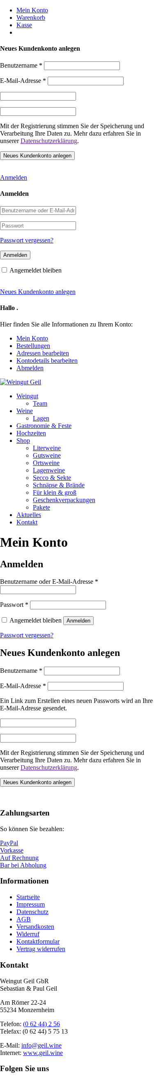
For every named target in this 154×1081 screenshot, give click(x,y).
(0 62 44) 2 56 (41, 1023)
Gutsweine (47, 455)
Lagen (41, 418)
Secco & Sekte (52, 477)
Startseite (28, 896)
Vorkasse (11, 850)
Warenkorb (30, 17)
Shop (23, 440)
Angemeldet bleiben (35, 270)
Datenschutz (32, 911)
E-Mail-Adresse (23, 80)
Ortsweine (46, 462)
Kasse (24, 24)
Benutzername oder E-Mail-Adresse (49, 581)
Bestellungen (33, 345)
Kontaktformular (38, 941)
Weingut (27, 396)
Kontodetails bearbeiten (47, 360)
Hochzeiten (31, 433)
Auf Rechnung (19, 857)
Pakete (41, 507)
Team (40, 403)
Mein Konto (32, 10)
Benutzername (21, 65)
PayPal (9, 842)
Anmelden (13, 177)
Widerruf (27, 934)
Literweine (47, 447)
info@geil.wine (41, 1045)
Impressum (30, 904)
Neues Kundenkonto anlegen (38, 291)
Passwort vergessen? (26, 240)
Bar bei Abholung (23, 865)
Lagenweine (49, 470)
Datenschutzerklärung (49, 140)
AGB (23, 919)
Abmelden (30, 367)
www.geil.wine (43, 1052)
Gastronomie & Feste (43, 425)
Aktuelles (28, 514)
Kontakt (26, 522)
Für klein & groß (54, 492)
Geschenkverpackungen (64, 499)
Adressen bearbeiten (42, 353)
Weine (24, 410)
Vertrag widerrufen (40, 948)
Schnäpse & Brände (59, 485)
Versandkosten (35, 926)
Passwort (14, 604)
